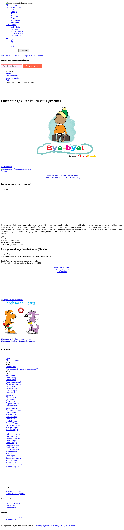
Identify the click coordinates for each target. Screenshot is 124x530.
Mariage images (12, 427)
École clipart (10, 401)
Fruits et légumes (12, 423)
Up (2, 344)
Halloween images (13, 425)
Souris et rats (11, 454)
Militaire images (12, 430)
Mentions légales (12, 467)
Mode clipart (11, 432)
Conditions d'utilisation (14, 464)
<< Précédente (6, 167)
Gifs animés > (62, 272)
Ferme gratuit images (14, 491)
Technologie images (13, 458)
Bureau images (11, 386)
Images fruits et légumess (15, 494)
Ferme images (11, 414)
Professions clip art (13, 449)
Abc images (10, 375)
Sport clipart (10, 456)
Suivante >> (5, 171)
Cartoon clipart (11, 391)
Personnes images (12, 445)
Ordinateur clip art (13, 438)
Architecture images (13, 384)
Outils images (11, 440)
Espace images (11, 408)
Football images (12, 421)
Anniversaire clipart (13, 382)
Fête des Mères (11, 417)
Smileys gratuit (11, 451)
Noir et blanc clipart (13, 434)
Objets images (11, 436)
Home (8, 358)
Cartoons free (11, 508)
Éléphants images (12, 404)
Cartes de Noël (11, 388)
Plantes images (11, 447)
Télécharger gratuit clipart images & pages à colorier (55, 526)
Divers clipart (11, 399)
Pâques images (11, 443)
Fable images (11, 412)
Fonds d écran (11, 419)
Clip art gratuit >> (12, 360)
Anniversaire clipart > (62, 267)
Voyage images (11, 462)
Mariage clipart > (62, 269)
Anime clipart (11, 380)
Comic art (9, 395)
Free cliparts (10, 506)
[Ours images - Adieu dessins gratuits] (16, 169)
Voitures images (12, 460)
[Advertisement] (45, 90)
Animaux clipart (12, 378)
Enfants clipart (11, 406)
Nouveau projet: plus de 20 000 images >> (22, 369)
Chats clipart (10, 393)
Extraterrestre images (14, 410)
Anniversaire (11, 367)
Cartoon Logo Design (14, 503)
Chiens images (11, 397)
